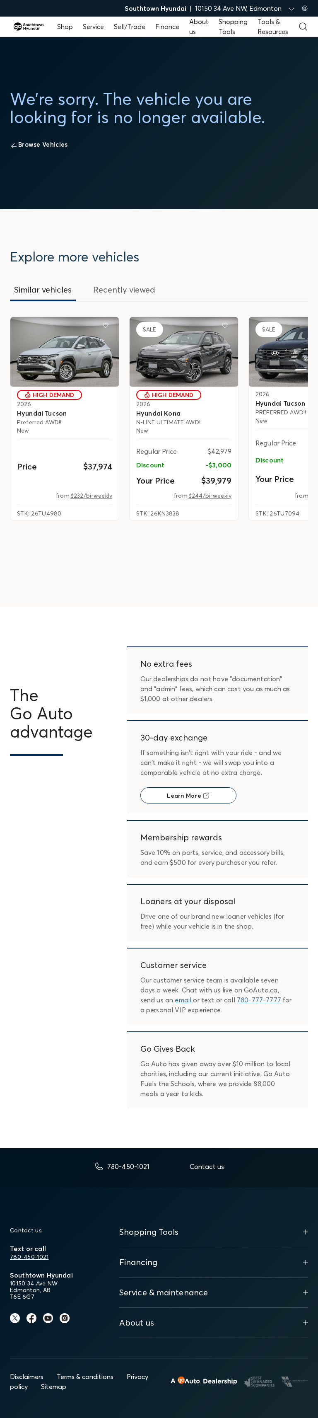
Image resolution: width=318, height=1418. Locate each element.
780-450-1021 (29, 1257)
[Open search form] (303, 26)
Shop (65, 26)
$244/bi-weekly (209, 495)
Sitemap (53, 1386)
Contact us (26, 1230)
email (183, 1000)
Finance (167, 26)
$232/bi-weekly (91, 495)
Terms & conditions (85, 1376)
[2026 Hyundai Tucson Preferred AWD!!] (64, 352)
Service (93, 26)
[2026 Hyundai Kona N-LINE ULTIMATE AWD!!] (184, 352)
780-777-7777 (259, 1000)
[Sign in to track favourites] (107, 327)
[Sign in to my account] (304, 8)
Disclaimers (26, 1376)
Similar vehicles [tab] (43, 289)
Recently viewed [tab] (124, 289)
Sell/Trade (129, 26)
